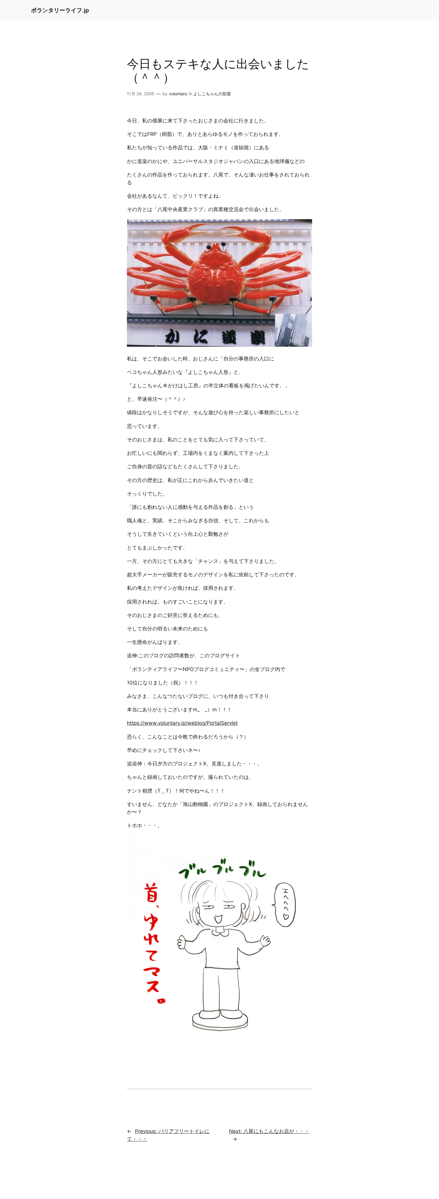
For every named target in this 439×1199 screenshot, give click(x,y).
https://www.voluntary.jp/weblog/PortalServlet (182, 723)
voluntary (178, 93)
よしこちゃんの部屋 (212, 93)
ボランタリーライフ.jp (60, 10)
